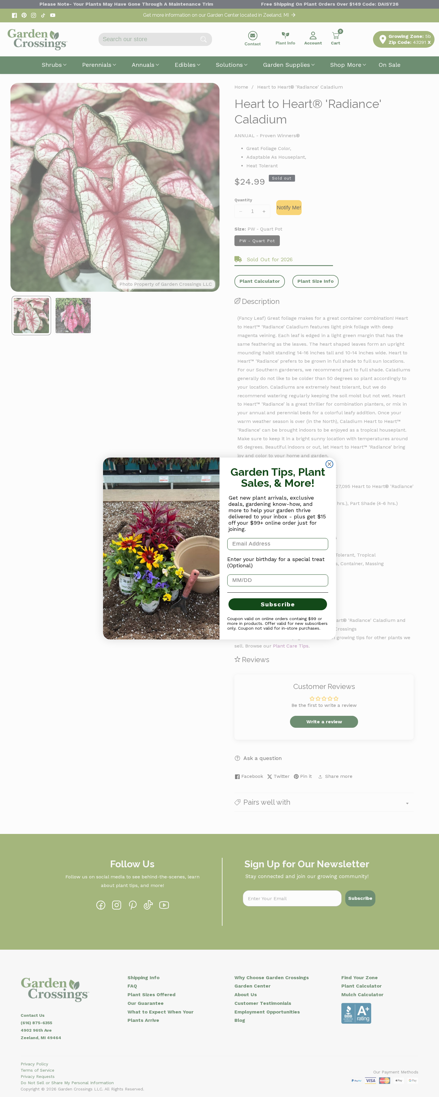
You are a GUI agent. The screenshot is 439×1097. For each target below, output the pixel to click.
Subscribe (278, 604)
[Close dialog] (329, 464)
